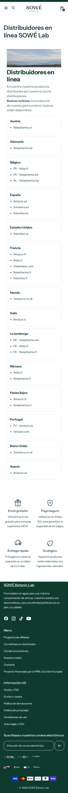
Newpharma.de (22, 148)
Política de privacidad (16, 710)
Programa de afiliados (16, 637)
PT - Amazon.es (23, 425)
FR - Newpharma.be (25, 174)
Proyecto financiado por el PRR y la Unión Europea (33, 671)
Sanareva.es (21, 207)
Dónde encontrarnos (16, 651)
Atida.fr (17, 260)
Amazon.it (19, 319)
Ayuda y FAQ (11, 689)
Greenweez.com (23, 266)
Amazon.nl (19, 399)
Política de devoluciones (18, 703)
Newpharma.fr (22, 272)
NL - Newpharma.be (26, 180)
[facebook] (6, 618)
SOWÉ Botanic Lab (38, 787)
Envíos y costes (13, 696)
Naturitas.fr (20, 278)
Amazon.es (20, 201)
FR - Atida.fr (20, 168)
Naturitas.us (20, 233)
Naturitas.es (20, 213)
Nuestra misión (13, 658)
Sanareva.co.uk (23, 298)
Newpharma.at (22, 127)
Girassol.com (21, 431)
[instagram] (13, 618)
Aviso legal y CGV (14, 724)
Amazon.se (20, 472)
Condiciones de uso (15, 717)
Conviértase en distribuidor (20, 644)
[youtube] (28, 618)
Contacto (9, 664)
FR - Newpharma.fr (25, 352)
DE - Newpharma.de (26, 340)
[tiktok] (21, 618)
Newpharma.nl (22, 405)
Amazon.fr (19, 254)
